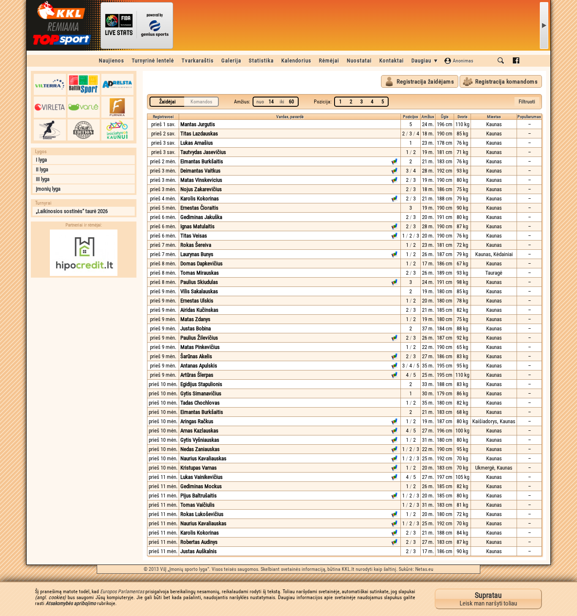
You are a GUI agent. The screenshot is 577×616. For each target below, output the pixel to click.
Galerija (231, 60)
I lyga (41, 160)
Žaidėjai (167, 102)
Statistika (261, 60)
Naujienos (111, 60)
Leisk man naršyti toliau (488, 599)
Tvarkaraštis (198, 60)
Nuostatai (359, 60)
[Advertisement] (83, 334)
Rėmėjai (329, 60)
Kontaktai (391, 60)
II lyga (42, 169)
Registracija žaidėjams (425, 81)
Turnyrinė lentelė (153, 60)
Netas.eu (424, 569)
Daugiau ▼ (425, 60)
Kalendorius (296, 60)
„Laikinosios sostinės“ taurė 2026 (72, 211)
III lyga (42, 179)
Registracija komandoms (506, 81)
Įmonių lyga (48, 189)
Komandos (201, 102)
